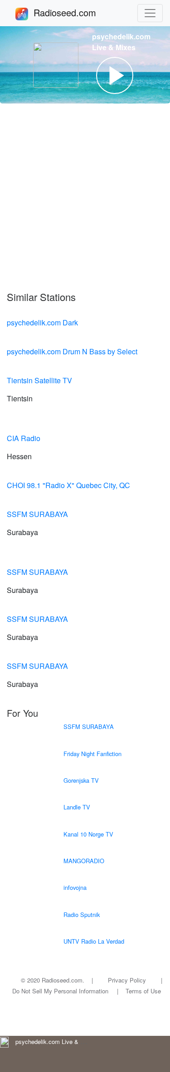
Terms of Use (143, 991)
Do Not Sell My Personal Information (60, 991)
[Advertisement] (85, 197)
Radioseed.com (75, 12)
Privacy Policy (127, 980)
